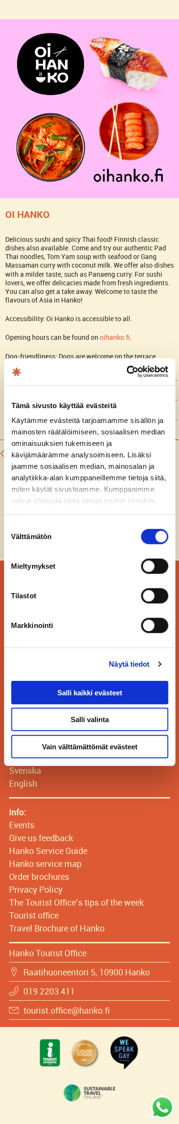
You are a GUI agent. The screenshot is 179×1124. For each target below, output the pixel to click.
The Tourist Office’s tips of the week (76, 902)
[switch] (154, 565)
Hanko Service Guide (48, 850)
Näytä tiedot (129, 664)
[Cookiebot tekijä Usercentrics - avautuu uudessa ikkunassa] (127, 372)
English (23, 783)
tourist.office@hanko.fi (66, 1010)
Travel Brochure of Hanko (57, 928)
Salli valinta (90, 719)
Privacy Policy (36, 889)
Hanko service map (45, 863)
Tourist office (34, 915)
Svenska (25, 770)
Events (21, 825)
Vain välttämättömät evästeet (89, 746)
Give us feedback (41, 837)
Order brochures (39, 876)
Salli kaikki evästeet (89, 692)
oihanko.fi (115, 337)
